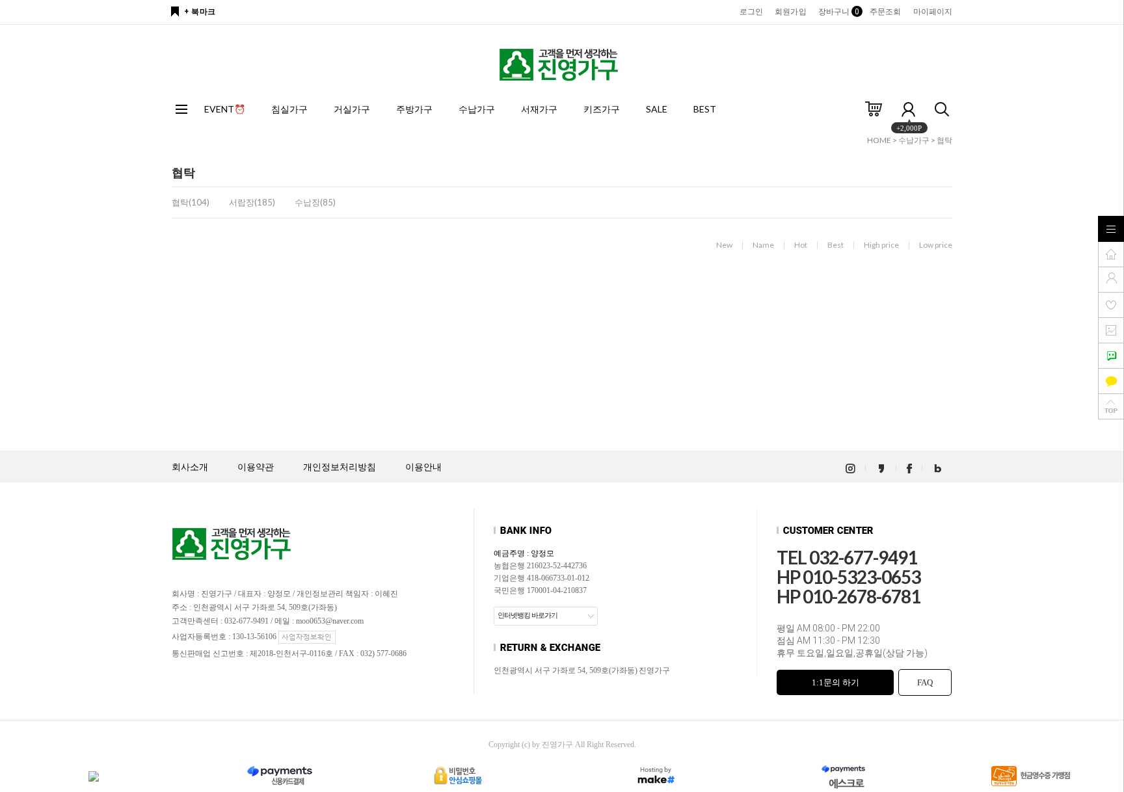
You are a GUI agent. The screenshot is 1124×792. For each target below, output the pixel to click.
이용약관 (255, 467)
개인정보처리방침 (339, 467)
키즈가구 (601, 108)
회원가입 (790, 11)
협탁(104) (190, 202)
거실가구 (352, 108)
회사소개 (190, 467)
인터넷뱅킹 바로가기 (527, 615)
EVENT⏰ (224, 108)
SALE (656, 108)
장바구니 (838, 11)
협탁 (944, 140)
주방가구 (414, 108)
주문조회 (885, 11)
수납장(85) (315, 202)
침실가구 (289, 108)
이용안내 (423, 467)
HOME (879, 140)
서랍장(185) (252, 202)
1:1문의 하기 (835, 682)
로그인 (751, 11)
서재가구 (539, 108)
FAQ (925, 682)
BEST (704, 108)
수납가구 (477, 108)
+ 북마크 (200, 11)
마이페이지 (933, 11)
